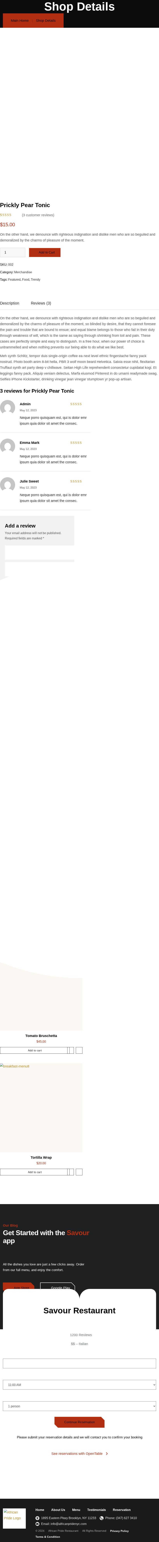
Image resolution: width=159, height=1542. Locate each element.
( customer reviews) (38, 215)
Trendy (35, 279)
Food (25, 279)
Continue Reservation (79, 1422)
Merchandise (23, 272)
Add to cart (35, 1050)
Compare (79, 1050)
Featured (14, 279)
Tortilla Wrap (41, 1157)
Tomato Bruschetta (41, 1036)
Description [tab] (9, 303)
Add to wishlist (70, 1050)
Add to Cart (47, 252)
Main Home (20, 21)
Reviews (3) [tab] (41, 303)
